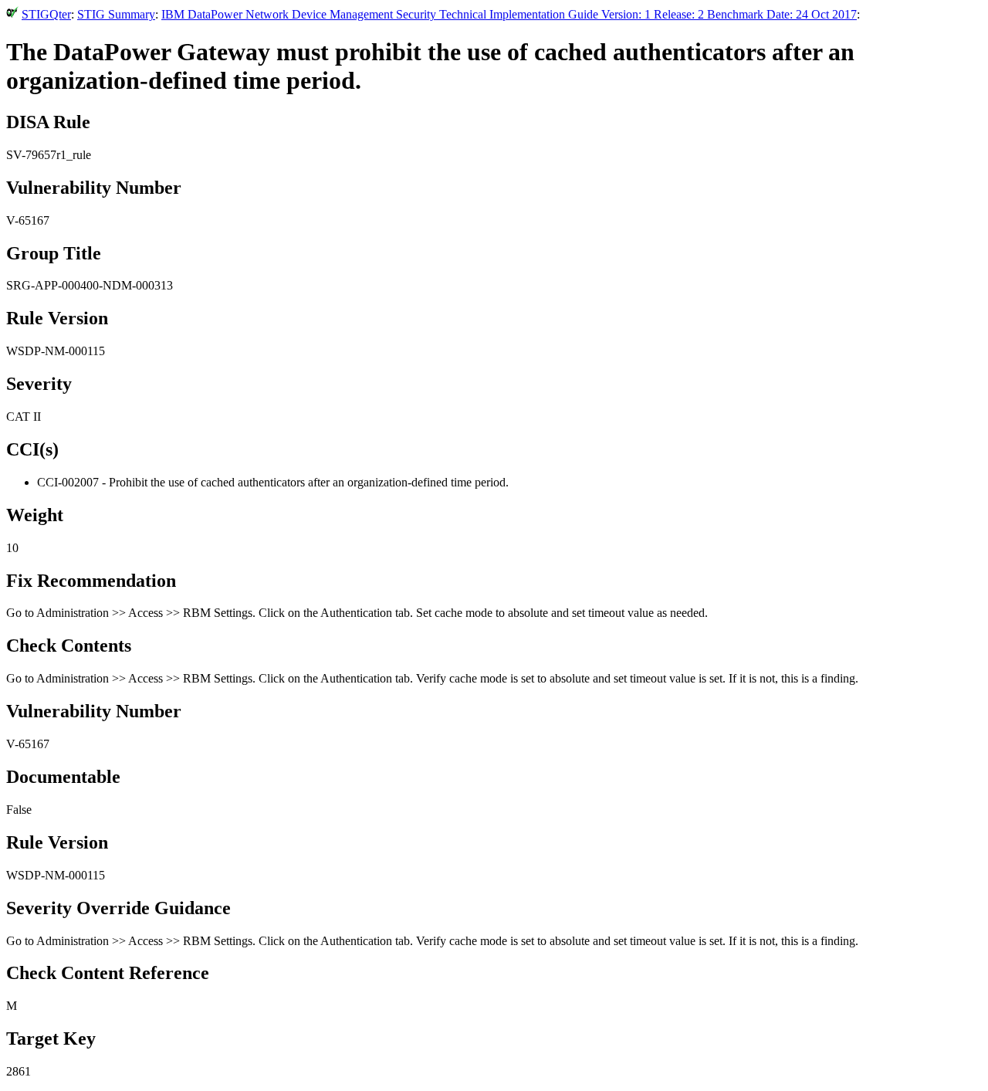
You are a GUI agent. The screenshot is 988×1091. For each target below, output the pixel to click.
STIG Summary (116, 14)
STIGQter (46, 14)
